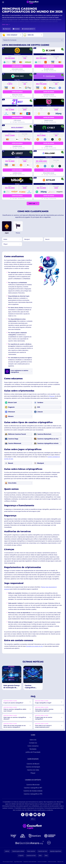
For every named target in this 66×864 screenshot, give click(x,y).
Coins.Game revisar (17, 69)
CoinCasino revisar (48, 94)
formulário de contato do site (34, 646)
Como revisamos (32, 746)
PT (31, 819)
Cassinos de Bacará (32, 764)
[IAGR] (13, 836)
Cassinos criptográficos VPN (32, 794)
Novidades (32, 749)
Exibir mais (32, 203)
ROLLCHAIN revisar (48, 173)
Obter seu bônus (17, 66)
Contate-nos (33, 743)
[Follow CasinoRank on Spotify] (39, 814)
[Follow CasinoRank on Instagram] (26, 814)
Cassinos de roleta (33, 770)
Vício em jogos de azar (9, 861)
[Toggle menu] (3, 2)
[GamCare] (34, 836)
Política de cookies (57, 861)
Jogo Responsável (20, 861)
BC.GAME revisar (49, 69)
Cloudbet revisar (17, 146)
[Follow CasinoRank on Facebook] (22, 814)
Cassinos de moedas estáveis (32, 791)
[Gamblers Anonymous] (22, 836)
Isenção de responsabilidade (33, 861)
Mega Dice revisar (17, 94)
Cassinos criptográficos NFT (33, 788)
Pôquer (32, 773)
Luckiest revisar (17, 173)
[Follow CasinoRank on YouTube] (34, 814)
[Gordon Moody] (49, 836)
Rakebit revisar (48, 120)
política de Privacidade (32, 752)
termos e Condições (46, 861)
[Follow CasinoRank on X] (30, 814)
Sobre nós (32, 740)
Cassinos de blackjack (33, 767)
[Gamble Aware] (29, 842)
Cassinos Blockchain (32, 785)
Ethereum (52, 396)
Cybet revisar (49, 146)
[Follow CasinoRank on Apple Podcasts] (43, 814)
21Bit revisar (17, 120)
